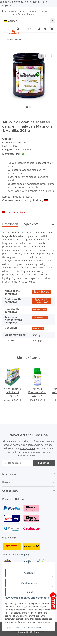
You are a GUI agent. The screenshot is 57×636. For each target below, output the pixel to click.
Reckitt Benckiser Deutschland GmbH (41, 292)
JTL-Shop (34, 632)
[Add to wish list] (48, 56)
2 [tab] (30, 107)
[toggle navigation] (3, 30)
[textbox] (24, 21)
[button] (39, 29)
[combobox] (25, 21)
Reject (29, 591)
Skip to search (31, 1)
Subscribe (43, 463)
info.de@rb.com (39, 309)
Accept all (29, 572)
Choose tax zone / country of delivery (23, 200)
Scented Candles (23, 149)
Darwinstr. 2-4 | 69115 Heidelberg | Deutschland (42, 301)
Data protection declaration (28, 627)
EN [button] (30, 29)
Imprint (8, 627)
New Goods (38, 328)
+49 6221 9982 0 (40, 317)
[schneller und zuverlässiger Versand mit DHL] (11, 545)
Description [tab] (10, 224)
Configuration (29, 583)
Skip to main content (11, 1)
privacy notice (27, 448)
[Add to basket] (4, 47)
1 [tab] (27, 107)
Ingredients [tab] (30, 224)
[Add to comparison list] (41, 56)
